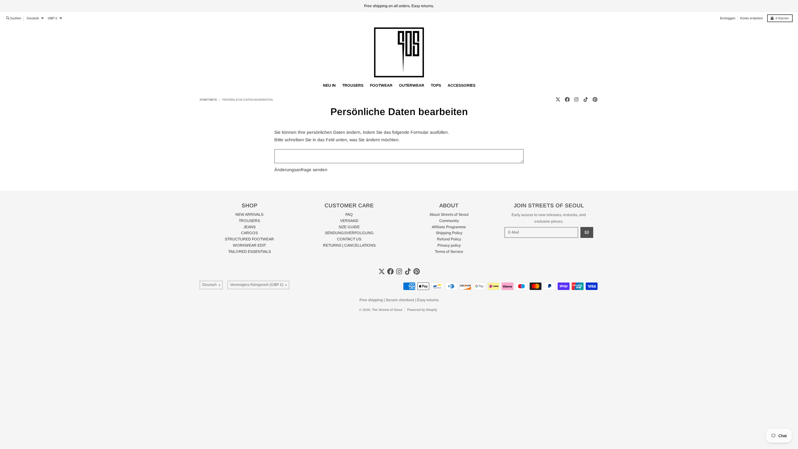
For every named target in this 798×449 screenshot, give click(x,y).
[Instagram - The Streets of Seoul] (576, 99)
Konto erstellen (751, 18)
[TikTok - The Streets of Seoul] (585, 99)
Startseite (208, 99)
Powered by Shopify (422, 309)
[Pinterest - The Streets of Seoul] (594, 99)
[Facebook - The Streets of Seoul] (567, 99)
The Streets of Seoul (387, 309)
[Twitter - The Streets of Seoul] (557, 99)
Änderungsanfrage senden (300, 169)
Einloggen (727, 18)
